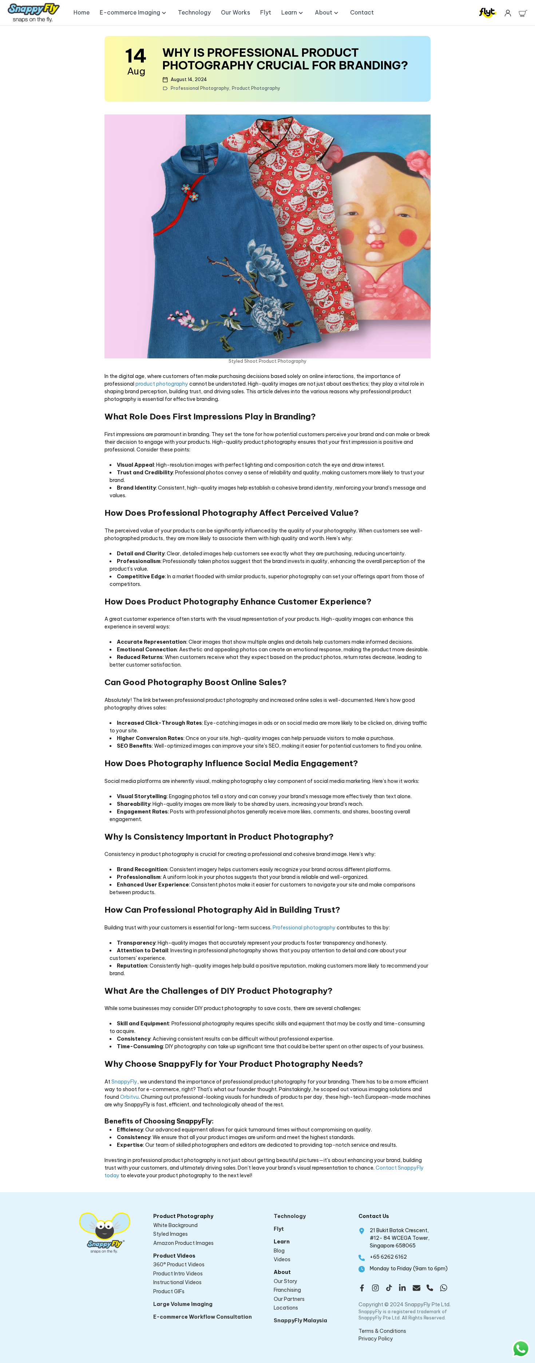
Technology (290, 1216)
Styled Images (170, 1234)
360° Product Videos (179, 1264)
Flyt (279, 1229)
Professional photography (304, 927)
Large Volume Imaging (183, 1304)
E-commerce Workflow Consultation (202, 1317)
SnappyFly (124, 1081)
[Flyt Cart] (523, 12)
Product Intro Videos (178, 1273)
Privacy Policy (375, 1338)
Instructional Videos (177, 1282)
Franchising (287, 1290)
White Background (175, 1225)
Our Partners (289, 1299)
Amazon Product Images (183, 1243)
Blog (279, 1250)
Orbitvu (129, 1097)
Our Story (285, 1281)
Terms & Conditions (382, 1331)
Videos (282, 1259)
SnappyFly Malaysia (300, 1320)
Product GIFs (169, 1291)
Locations (286, 1307)
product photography (161, 384)
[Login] (507, 12)
